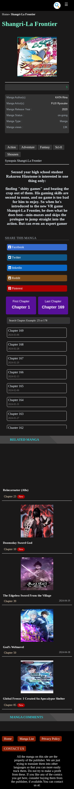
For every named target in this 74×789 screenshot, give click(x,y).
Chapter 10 (10, 549)
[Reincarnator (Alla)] (37, 468)
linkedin (16, 267)
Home (5, 14)
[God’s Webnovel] (37, 625)
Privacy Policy (51, 738)
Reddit (15, 278)
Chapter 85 (10, 705)
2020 (64, 109)
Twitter (16, 257)
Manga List (27, 738)
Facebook (17, 247)
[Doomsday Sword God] (37, 521)
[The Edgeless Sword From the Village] (37, 574)
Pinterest (16, 288)
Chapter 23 (10, 496)
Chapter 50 (10, 652)
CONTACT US (14, 748)
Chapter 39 (10, 601)
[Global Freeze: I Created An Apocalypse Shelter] (37, 677)
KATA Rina (61, 97)
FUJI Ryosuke (59, 103)
